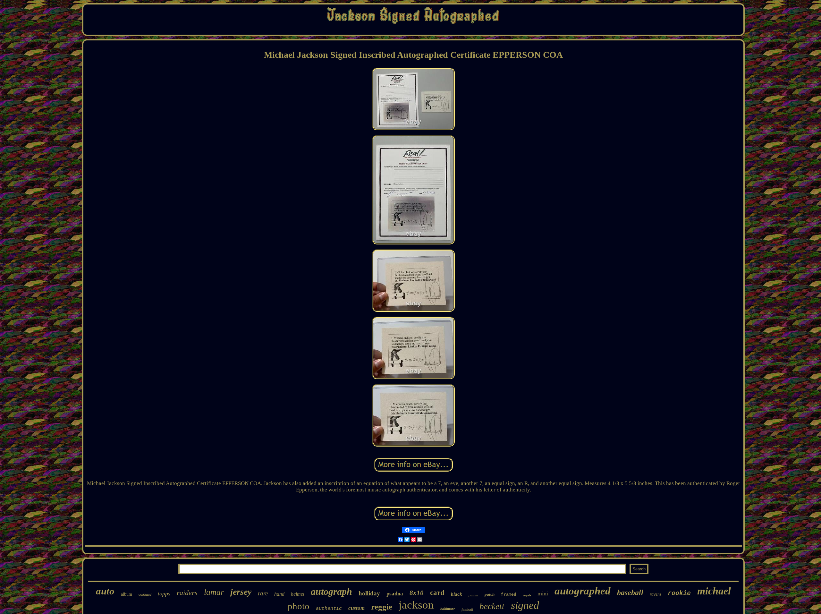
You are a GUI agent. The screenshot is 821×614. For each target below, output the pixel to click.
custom (356, 608)
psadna (394, 594)
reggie (381, 606)
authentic (329, 608)
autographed (582, 591)
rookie (679, 593)
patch (490, 594)
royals (527, 595)
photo (298, 606)
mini (542, 593)
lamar (214, 592)
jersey (240, 592)
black (456, 594)
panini (473, 595)
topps (164, 593)
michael (714, 591)
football (467, 609)
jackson (416, 605)
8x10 (417, 593)
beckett (491, 606)
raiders (187, 593)
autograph (331, 591)
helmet (297, 594)
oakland (145, 594)
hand (279, 594)
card (437, 593)
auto (105, 591)
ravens (655, 594)
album (126, 594)
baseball (630, 592)
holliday (369, 593)
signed (525, 605)
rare (263, 593)
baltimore (447, 609)
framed (508, 594)
